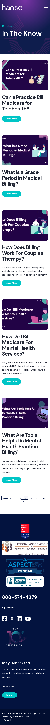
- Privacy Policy (9, 720)
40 (44, 498)
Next (24, 501)
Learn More (11, 118)
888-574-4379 (19, 597)
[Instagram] (12, 619)
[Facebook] (4, 618)
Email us (10, 607)
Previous (7, 498)
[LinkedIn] (19, 618)
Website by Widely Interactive (15, 717)
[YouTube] (28, 619)
